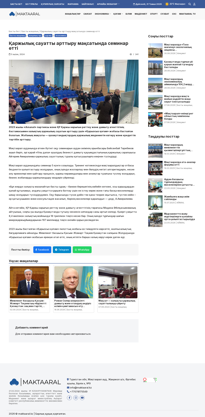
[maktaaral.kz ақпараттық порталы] (25, 14)
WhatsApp (83, 249)
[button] (110, 13)
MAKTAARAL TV (187, 14)
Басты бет (16, 4)
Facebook (43, 249)
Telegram (63, 249)
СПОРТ (154, 14)
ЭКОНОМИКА (60, 35)
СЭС (174, 14)
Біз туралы (31, 4)
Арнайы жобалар (107, 4)
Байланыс (88, 4)
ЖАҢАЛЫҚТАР (73, 14)
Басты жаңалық (30, 31)
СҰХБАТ (164, 14)
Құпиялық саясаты (52, 4)
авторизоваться (80, 333)
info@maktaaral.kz (80, 387)
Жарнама (72, 4)
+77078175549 (78, 391)
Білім (129, 14)
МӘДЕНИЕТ (141, 14)
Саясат (87, 14)
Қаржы (48, 35)
